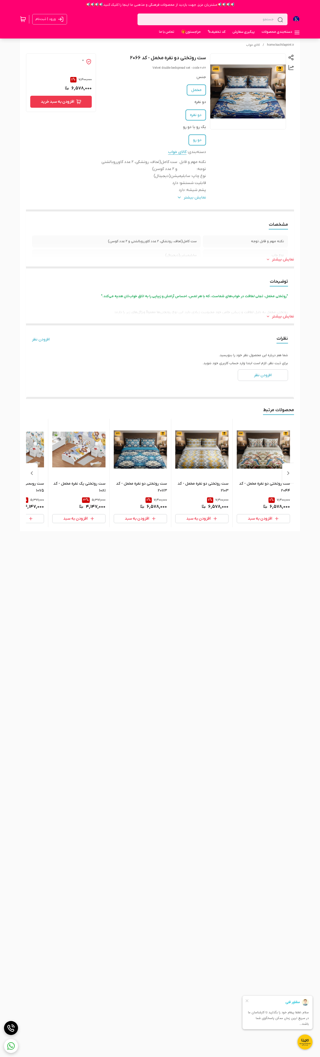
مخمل (196, 89)
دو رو (197, 139)
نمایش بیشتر (283, 259)
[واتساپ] (11, 1046)
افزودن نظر (41, 339)
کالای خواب (253, 45)
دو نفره (196, 114)
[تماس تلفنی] (11, 1028)
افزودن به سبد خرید (57, 101)
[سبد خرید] (23, 19)
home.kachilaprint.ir (280, 45)
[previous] (288, 473)
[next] (32, 473)
